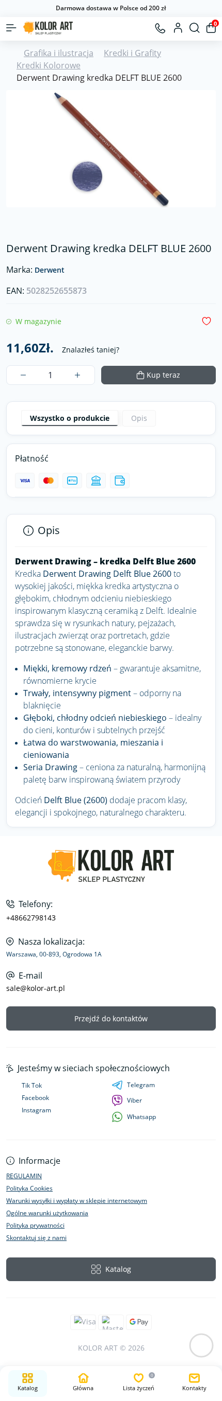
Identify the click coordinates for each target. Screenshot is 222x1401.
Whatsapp (141, 1116)
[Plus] (77, 375)
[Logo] (48, 28)
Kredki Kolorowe (49, 65)
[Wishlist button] (206, 321)
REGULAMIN (24, 1176)
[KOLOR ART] (111, 866)
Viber (134, 1100)
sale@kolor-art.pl (35, 988)
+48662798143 (31, 917)
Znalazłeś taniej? (90, 349)
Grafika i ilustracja (58, 53)
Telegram (141, 1084)
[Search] (194, 28)
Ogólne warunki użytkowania (47, 1213)
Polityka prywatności (35, 1225)
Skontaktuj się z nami (36, 1237)
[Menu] (11, 27)
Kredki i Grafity (132, 53)
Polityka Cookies (29, 1188)
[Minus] (23, 375)
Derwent (50, 270)
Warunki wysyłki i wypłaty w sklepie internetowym (76, 1200)
